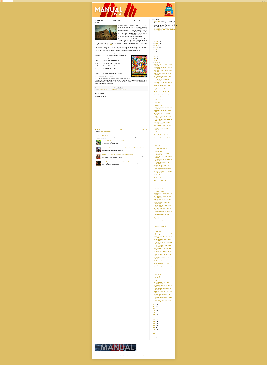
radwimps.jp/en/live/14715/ (106, 44)
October (156, 45)
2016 (154, 318)
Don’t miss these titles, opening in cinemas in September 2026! (115, 161)
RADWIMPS (100, 89)
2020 (154, 310)
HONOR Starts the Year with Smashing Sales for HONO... (162, 151)
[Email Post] (114, 87)
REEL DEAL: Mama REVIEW (103, 135)
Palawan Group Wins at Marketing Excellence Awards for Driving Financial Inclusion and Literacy (123, 147)
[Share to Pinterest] (122, 88)
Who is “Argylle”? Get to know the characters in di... (161, 154)
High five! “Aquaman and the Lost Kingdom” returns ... (161, 258)
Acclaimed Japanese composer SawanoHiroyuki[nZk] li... (161, 225)
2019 (154, 312)
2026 (154, 36)
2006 (154, 337)
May (155, 54)
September (156, 47)
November (156, 43)
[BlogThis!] (118, 88)
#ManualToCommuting (159, 28)
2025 (154, 38)
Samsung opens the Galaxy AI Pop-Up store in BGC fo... (162, 77)
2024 (154, 39)
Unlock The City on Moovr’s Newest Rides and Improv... (162, 123)
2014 (154, 321)
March (155, 58)
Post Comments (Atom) (106, 131)
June (155, 52)
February (156, 60)
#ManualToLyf (168, 28)
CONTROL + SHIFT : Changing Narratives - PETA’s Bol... (161, 261)
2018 (154, 314)
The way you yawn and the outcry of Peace (112, 89)
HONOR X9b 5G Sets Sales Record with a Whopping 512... (163, 105)
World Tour (124, 89)
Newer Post (97, 129)
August (156, 49)
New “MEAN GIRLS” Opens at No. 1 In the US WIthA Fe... (162, 187)
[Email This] (117, 88)
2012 (154, 325)
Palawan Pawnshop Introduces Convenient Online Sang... (161, 218)
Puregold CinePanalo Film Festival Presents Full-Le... (161, 135)
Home (121, 129)
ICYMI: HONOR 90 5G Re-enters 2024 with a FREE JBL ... (162, 114)
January (156, 62)
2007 (154, 335)
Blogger (144, 355)
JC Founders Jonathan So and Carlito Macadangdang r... (162, 246)
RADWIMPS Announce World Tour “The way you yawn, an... (162, 98)
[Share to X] (119, 88)
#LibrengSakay (157, 29)
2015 (154, 319)
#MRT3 (172, 28)
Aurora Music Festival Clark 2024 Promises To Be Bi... (161, 191)
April (155, 56)
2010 (154, 329)
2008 (154, 333)
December (156, 41)
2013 (154, 323)
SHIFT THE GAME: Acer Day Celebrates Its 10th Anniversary (115, 140)
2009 (154, 331)
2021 (154, 308)
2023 (154, 304)
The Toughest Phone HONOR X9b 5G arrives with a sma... (162, 206)
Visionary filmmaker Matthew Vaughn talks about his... (162, 203)
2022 (154, 306)
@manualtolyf (157, 21)
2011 (154, 327)
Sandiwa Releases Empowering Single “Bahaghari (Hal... (162, 95)
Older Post (144, 129)
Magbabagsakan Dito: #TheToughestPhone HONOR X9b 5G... (162, 222)
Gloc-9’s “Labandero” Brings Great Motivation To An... (161, 166)
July (155, 51)
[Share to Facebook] (121, 88)
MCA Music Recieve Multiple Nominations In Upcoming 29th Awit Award (117, 154)
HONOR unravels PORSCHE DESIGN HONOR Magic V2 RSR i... (162, 147)
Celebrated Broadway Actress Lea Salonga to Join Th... (161, 283)
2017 (154, 316)
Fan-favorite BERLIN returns (160, 228)
